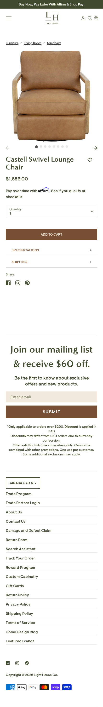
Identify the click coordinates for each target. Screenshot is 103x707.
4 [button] (49, 146)
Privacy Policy (18, 604)
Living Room (32, 43)
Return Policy (17, 595)
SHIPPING (19, 262)
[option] (51, 96)
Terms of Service (20, 622)
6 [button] (58, 146)
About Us (14, 512)
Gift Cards (15, 586)
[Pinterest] (27, 663)
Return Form (16, 540)
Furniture (12, 43)
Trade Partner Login (23, 503)
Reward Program (20, 567)
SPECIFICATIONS (25, 250)
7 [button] (62, 146)
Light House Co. (46, 675)
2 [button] (41, 146)
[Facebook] (7, 663)
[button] (89, 159)
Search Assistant (20, 549)
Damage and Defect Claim (28, 530)
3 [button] (45, 146)
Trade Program (18, 493)
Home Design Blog (22, 632)
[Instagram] (17, 663)
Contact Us (16, 521)
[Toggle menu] (8, 18)
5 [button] (54, 146)
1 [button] (36, 146)
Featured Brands (20, 641)
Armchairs (54, 43)
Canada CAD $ (20, 483)
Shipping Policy (19, 613)
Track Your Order (20, 558)
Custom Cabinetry (22, 576)
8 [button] (67, 146)
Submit (52, 412)
